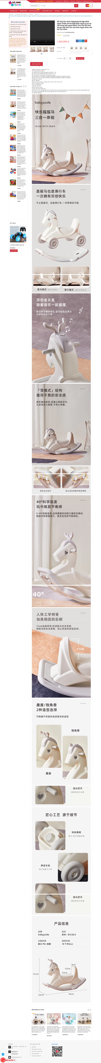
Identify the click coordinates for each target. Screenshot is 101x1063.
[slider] (59, 35)
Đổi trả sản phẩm (35, 1053)
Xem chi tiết (14, 250)
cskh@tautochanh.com (17, 1057)
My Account (60, 1)
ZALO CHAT (55, 1044)
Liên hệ (74, 10)
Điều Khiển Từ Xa (47, 10)
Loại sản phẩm (34, 5)
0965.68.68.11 (15, 1051)
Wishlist (67, 1)
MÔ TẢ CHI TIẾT (36, 64)
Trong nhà (30, 14)
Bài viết (66, 10)
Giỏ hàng (79, 1)
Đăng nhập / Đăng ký (88, 1)
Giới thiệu (34, 1047)
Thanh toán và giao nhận (37, 1051)
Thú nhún (36, 14)
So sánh (73, 1)
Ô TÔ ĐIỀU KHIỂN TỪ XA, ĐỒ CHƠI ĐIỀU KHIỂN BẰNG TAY (17, 245)
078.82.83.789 (15, 1053)
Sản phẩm (24, 10)
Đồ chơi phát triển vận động (20, 14)
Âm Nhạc (57, 10)
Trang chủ (14, 10)
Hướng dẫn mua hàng (36, 1049)
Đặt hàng (81, 58)
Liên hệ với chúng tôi (36, 1055)
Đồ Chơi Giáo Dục (35, 10)
